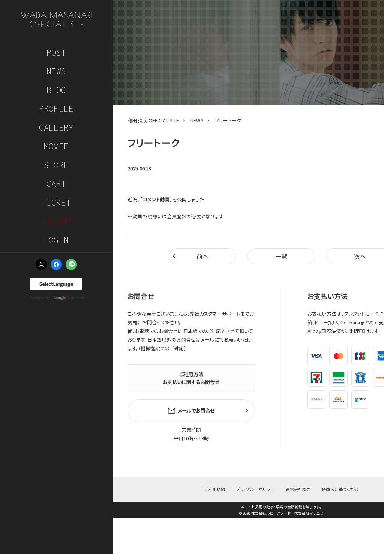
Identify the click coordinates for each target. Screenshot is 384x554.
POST (56, 52)
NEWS (56, 71)
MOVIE (56, 146)
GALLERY (56, 127)
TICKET (56, 202)
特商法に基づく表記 (340, 489)
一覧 (281, 256)
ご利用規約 (215, 489)
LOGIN (56, 240)
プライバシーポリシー (255, 489)
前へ (190, 255)
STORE (56, 165)
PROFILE (56, 109)
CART (56, 184)
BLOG (56, 90)
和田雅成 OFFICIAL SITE (153, 120)
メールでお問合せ (196, 410)
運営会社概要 (298, 489)
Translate (76, 297)
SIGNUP (56, 221)
